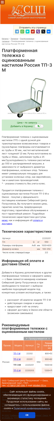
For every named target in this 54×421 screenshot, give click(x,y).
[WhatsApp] (22, 31)
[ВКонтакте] (48, 31)
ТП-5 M (17, 370)
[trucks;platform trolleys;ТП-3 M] (39, 126)
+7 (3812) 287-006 (16, 385)
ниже (4, 220)
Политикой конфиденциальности (32, 408)
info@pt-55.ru (39, 385)
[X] (43, 31)
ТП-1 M (16, 353)
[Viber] (38, 31)
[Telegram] (17, 31)
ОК (27, 415)
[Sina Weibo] (32, 31)
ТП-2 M (17, 359)
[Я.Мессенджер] (27, 31)
